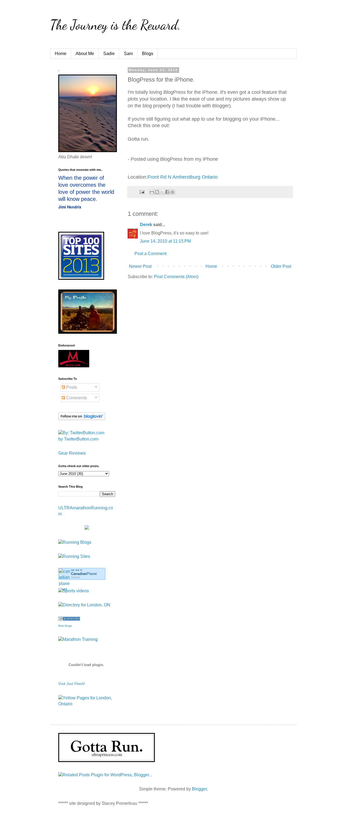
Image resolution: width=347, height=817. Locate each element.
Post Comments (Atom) (176, 276)
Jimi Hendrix (69, 207)
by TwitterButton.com (78, 439)
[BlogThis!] (157, 192)
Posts (71, 387)
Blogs (147, 53)
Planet (84, 574)
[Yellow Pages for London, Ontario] (86, 704)
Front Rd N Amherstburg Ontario (182, 177)
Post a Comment (150, 253)
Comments (76, 397)
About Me (85, 53)
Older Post (281, 266)
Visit (71, 684)
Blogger (199, 789)
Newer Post (140, 266)
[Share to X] (162, 192)
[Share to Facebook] (167, 192)
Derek (146, 224)
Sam (128, 53)
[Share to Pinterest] (172, 192)
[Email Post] (142, 191)
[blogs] (69, 619)
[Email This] (152, 192)
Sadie (109, 53)
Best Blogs (65, 625)
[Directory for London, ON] (84, 605)
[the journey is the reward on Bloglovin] (81, 418)
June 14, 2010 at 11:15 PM (165, 241)
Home (60, 53)
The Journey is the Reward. (115, 25)
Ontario (75, 577)
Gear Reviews (72, 453)
